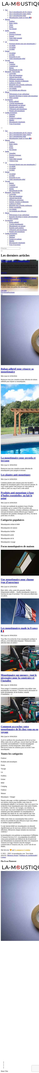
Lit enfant (12, 47)
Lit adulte (12, 45)
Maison (7, 19)
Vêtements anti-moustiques (18, 109)
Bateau (11, 62)
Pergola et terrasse (15, 34)
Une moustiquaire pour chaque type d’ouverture (17, 581)
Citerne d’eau (13, 40)
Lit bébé (12, 49)
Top (6, 10)
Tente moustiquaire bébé (17, 58)
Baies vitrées (13, 23)
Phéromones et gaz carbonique (19, 94)
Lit (6, 42)
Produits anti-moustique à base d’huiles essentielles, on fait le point (17, 495)
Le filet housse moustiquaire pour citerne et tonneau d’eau (19, 279)
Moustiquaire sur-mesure (17, 105)
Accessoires (9, 99)
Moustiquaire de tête (15, 70)
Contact (3, 857)
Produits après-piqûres (16, 107)
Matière (11, 120)
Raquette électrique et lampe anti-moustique (23, 96)
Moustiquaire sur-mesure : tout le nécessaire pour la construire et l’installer (19, 678)
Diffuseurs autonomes (16, 79)
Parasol (11, 36)
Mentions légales (12, 855)
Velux (11, 25)
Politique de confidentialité (28, 855)
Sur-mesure (13, 29)
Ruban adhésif (14, 101)
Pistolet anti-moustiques (17, 111)
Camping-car (13, 66)
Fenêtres (12, 21)
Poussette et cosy (14, 57)
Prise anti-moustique (15, 75)
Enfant (7, 51)
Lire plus (4, 272)
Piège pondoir (13, 98)
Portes (11, 27)
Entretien (12, 114)
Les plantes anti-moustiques (15, 474)
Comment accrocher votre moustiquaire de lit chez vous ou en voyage (19, 729)
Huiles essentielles (15, 86)
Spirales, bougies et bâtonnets (18, 81)
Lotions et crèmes (15, 83)
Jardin (7, 30)
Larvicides (12, 73)
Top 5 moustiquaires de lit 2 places (20, 12)
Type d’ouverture (14, 124)
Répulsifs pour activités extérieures (20, 85)
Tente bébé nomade (15, 38)
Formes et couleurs (15, 118)
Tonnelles (12, 32)
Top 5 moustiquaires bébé (17, 15)
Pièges (7, 92)
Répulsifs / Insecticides (12, 71)
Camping (12, 64)
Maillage (12, 116)
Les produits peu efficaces (17, 90)
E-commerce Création (22, 850)
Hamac (11, 68)
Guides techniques (11, 112)
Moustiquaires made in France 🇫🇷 (20, 17)
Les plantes (13, 88)
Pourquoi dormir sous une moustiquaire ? (22, 44)
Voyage (7, 60)
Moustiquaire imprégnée (17, 122)
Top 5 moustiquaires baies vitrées (20, 14)
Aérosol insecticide (15, 77)
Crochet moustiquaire (16, 103)
